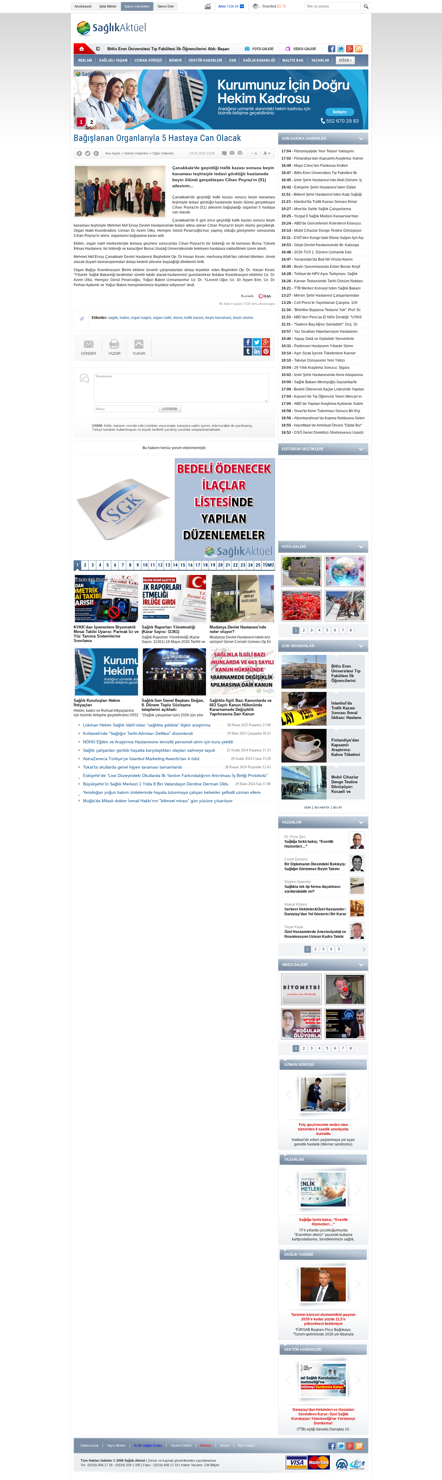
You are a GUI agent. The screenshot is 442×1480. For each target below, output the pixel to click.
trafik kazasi (194, 318)
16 (190, 565)
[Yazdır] (240, 153)
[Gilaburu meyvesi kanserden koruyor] (301, 605)
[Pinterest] (266, 351)
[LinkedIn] (257, 351)
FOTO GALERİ (294, 547)
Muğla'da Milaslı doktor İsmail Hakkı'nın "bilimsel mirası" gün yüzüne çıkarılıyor (158, 800)
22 (235, 565)
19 (212, 565)
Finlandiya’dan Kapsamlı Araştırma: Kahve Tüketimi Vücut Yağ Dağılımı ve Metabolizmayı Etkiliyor (345, 747)
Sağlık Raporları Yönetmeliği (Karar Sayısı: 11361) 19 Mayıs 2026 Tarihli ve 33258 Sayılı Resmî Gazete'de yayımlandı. (173, 634)
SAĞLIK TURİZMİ (298, 1254)
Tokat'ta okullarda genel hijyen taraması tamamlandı (132, 767)
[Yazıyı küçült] (253, 153)
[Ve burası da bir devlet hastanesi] (301, 571)
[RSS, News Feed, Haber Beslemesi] (358, 48)
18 (205, 565)
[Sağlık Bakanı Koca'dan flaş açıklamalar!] (345, 1023)
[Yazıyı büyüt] (267, 153)
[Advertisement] (44, 106)
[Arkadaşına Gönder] (232, 153)
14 (175, 565)
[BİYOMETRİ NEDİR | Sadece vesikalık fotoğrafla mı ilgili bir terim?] (301, 989)
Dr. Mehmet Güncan (315, 842)
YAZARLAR (292, 822)
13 (167, 565)
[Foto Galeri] (260, 48)
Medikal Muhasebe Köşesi (315, 887)
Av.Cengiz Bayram (311, 864)
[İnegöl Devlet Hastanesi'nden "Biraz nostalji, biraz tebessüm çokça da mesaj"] (345, 989)
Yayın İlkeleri (116, 1445)
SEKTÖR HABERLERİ (302, 1349)
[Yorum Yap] (224, 153)
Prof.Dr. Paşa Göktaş (308, 932)
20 (220, 565)
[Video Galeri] (301, 48)
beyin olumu (243, 318)
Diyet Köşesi (310, 906)
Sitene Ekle (166, 6)
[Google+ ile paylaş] (349, 48)
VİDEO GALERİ (294, 965)
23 (243, 565)
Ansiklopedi (83, 6)
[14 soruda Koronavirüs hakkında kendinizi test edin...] (345, 571)
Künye (224, 1445)
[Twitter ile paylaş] (340, 48)
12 (160, 565)
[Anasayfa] (85, 48)
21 (228, 565)
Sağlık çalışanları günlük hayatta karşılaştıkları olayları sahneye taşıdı (149, 750)
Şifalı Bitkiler (108, 6)
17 (197, 565)
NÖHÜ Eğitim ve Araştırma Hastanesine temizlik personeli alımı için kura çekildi (158, 741)
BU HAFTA (322, 807)
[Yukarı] (139, 347)
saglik (113, 318)
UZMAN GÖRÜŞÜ (299, 1065)
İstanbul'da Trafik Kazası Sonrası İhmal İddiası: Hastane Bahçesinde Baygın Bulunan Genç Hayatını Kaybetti (346, 710)
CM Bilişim (211, 1465)
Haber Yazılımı (191, 1465)
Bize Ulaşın (246, 1445)
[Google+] (96, 153)
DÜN (307, 807)
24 (250, 565)
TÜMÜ (268, 565)
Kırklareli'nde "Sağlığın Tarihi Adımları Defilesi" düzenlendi (138, 733)
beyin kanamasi (218, 318)
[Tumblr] (248, 351)
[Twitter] (88, 153)
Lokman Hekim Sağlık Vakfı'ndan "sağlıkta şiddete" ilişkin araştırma (146, 725)
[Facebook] (79, 153)
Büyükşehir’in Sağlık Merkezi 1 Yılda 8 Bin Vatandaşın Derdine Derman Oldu (156, 783)
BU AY (337, 807)
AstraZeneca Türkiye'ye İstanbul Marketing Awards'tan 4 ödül (141, 758)
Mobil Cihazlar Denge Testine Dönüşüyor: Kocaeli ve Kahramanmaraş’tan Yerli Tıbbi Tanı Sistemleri (346, 784)
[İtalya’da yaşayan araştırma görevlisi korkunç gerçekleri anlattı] (301, 1023)
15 (182, 565)
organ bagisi (141, 318)
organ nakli (162, 318)
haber (124, 318)
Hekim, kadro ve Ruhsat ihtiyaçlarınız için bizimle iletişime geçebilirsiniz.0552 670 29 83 (106, 707)
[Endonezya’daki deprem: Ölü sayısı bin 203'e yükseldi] (345, 605)
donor (178, 318)
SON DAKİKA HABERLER (304, 138)
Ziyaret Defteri (181, 1445)
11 (152, 565)
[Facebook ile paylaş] (331, 48)
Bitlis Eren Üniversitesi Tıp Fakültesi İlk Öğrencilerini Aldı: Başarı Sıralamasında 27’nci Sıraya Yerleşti (346, 673)
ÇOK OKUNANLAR (298, 646)
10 (145, 565)
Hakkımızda (89, 1445)
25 (258, 565)
